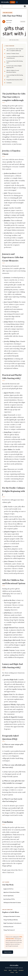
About (10, 970)
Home (5, 970)
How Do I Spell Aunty (8, 895)
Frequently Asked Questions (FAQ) (14, 79)
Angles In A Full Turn (8, 889)
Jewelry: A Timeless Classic (12, 53)
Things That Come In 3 (9, 930)
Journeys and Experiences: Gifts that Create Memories (15, 57)
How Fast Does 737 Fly (9, 899)
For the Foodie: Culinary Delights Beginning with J (14, 66)
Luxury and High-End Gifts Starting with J (14, 75)
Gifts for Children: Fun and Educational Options (12, 71)
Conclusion (9, 82)
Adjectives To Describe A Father (11, 892)
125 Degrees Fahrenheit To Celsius (12, 902)
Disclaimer (21, 970)
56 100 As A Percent (8, 926)
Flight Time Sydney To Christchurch (12, 923)
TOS (17, 972)
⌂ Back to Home (7, 952)
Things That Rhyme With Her (10, 919)
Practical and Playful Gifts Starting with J (14, 61)
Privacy (12, 972)
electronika (5, 2)
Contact (15, 970)
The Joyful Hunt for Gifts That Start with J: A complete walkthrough (14, 49)
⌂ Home (12, 2)
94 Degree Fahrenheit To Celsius (11, 916)
